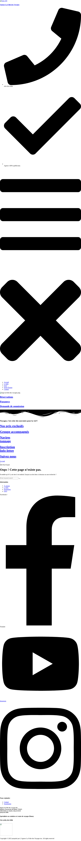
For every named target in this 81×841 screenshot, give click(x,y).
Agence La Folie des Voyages (9, 5)
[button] (40, 274)
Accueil (2, 461)
